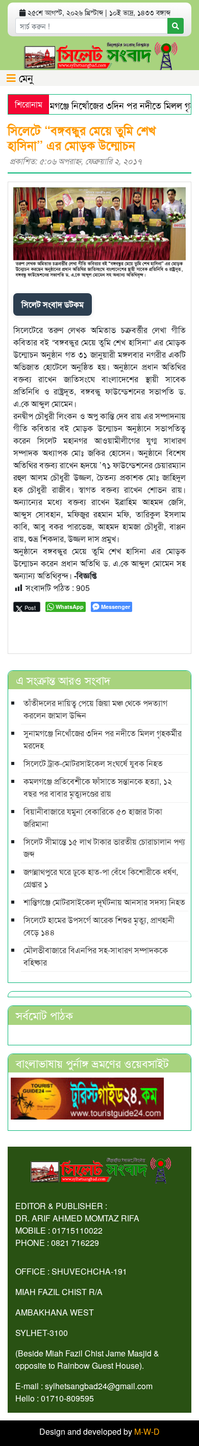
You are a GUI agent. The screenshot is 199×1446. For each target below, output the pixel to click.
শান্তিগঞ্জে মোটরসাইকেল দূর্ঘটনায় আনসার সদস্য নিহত (104, 902)
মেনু (24, 77)
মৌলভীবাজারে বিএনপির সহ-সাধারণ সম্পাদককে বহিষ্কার (95, 956)
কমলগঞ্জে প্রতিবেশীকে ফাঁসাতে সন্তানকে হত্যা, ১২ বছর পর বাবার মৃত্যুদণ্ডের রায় (97, 787)
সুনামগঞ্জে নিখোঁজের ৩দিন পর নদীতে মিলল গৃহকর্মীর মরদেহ (102, 739)
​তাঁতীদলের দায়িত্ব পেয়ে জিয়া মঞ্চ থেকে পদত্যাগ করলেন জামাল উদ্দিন (95, 709)
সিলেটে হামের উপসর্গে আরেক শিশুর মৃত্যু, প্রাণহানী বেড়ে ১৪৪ (99, 926)
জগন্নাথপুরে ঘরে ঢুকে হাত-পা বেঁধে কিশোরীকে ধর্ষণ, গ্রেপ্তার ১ (100, 878)
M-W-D (147, 1431)
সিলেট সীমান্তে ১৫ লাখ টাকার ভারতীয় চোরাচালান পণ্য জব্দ (104, 848)
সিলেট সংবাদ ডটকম (52, 304)
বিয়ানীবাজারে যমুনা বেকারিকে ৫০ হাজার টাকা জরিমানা (92, 817)
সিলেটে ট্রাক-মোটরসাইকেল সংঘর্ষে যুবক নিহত (93, 763)
